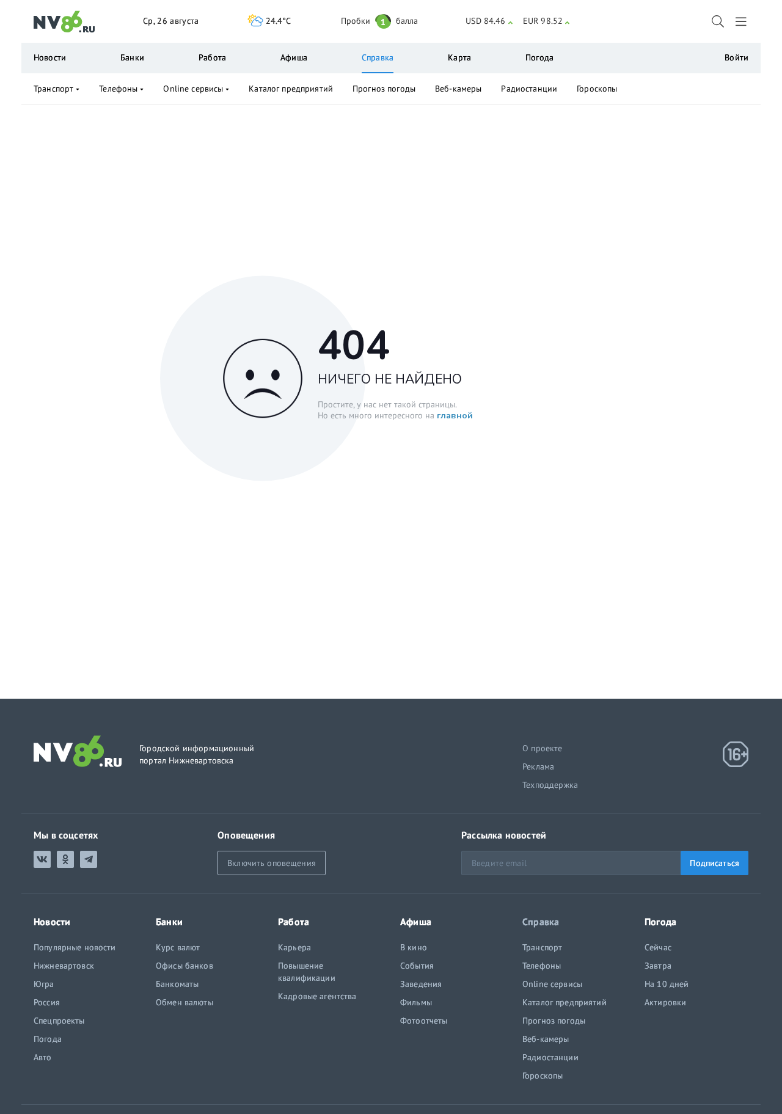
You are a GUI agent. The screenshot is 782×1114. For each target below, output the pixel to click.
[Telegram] (88, 859)
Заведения (421, 983)
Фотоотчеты (423, 1020)
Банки (132, 57)
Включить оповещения (271, 862)
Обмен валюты (184, 1002)
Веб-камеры (458, 88)
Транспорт (53, 88)
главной (455, 415)
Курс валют (178, 947)
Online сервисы (193, 88)
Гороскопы (597, 88)
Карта (459, 57)
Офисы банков (184, 965)
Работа (212, 57)
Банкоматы (177, 983)
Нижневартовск (64, 965)
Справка (377, 57)
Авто (43, 1057)
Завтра (658, 965)
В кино (413, 947)
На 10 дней (667, 983)
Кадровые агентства (317, 996)
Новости (50, 57)
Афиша (293, 57)
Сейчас (658, 947)
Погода (539, 57)
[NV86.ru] (64, 22)
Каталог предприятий (291, 88)
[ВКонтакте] (42, 859)
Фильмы (416, 1002)
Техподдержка (550, 784)
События (417, 965)
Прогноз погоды (384, 88)
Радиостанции (529, 88)
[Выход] (742, 21)
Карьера (294, 947)
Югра (44, 983)
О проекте (542, 748)
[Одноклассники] (65, 859)
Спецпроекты (59, 1020)
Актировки (665, 1002)
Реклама (538, 766)
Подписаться (714, 862)
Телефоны (118, 88)
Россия (47, 1002)
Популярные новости (75, 947)
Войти (736, 57)
